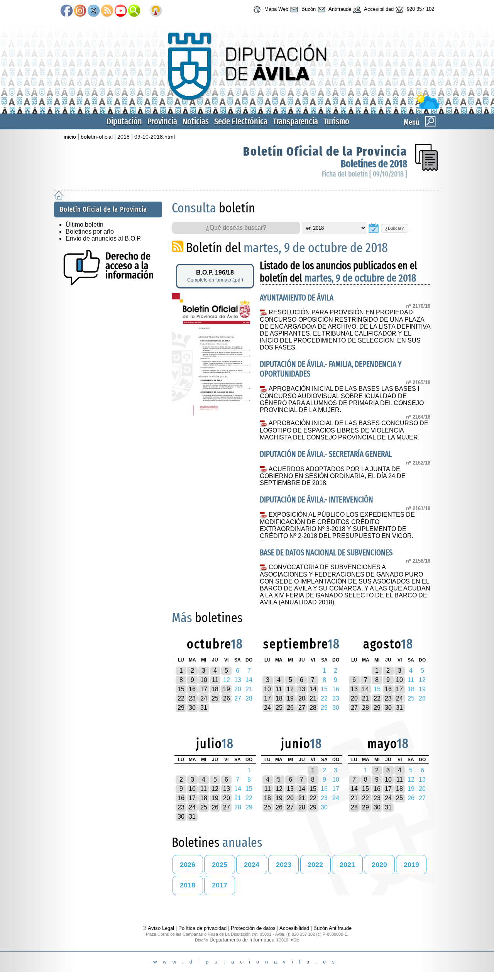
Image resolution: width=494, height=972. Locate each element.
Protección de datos (253, 928)
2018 (123, 137)
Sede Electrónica (240, 121)
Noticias (196, 121)
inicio (70, 137)
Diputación (124, 121)
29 (181, 707)
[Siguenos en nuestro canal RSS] (107, 11)
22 (181, 698)
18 (214, 689)
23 (192, 698)
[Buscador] (134, 11)
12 (290, 689)
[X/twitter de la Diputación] (93, 11)
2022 (315, 865)
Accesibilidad (378, 9)
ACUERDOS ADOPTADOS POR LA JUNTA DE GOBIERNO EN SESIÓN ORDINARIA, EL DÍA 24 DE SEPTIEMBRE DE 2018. (333, 476)
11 (215, 680)
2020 (379, 865)
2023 (283, 865)
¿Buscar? (394, 228)
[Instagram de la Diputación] (80, 11)
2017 (219, 885)
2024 (251, 865)
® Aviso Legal (159, 928)
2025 (219, 865)
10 (203, 680)
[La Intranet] (155, 11)
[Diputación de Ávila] (247, 107)
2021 (347, 865)
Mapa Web (275, 9)
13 (301, 689)
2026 (187, 865)
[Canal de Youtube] (120, 11)
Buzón (308, 9)
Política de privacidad (202, 928)
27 (301, 707)
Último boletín (84, 224)
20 (301, 698)
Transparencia (295, 121)
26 (226, 698)
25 (214, 698)
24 (203, 698)
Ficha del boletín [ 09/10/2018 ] (364, 174)
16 (192, 689)
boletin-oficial (97, 137)
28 (313, 707)
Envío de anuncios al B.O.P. (104, 238)
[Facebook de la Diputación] (66, 11)
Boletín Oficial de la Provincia (325, 151)
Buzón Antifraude (332, 928)
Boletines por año (90, 231)
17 (203, 689)
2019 (411, 865)
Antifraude (339, 9)
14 (313, 689)
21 (313, 698)
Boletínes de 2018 (374, 164)
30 (192, 707)
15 (181, 689)
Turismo (336, 121)
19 (226, 689)
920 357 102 (419, 9)
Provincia (162, 121)
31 (203, 707)
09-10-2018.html (154, 137)
